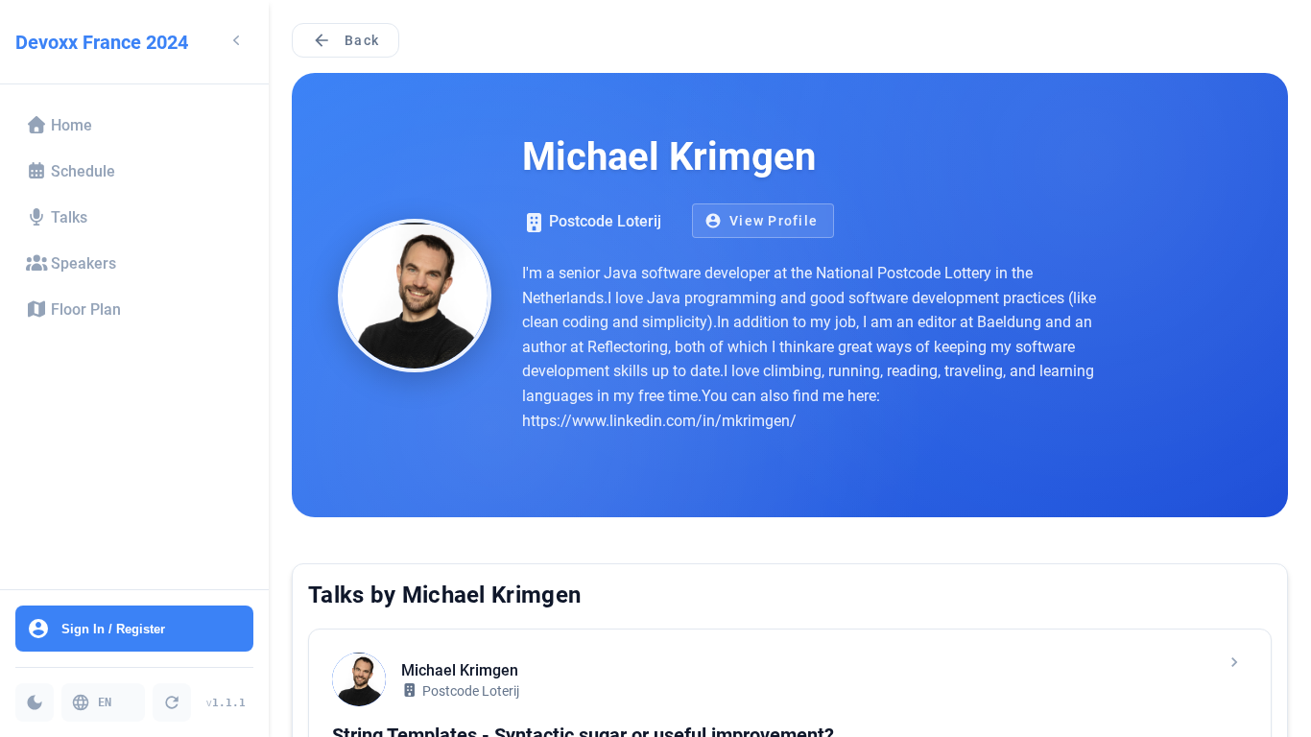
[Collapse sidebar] (236, 41)
